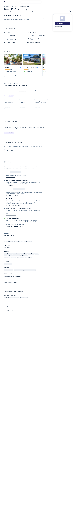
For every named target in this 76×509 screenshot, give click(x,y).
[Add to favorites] (70, 11)
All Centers (6, 6)
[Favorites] (70, 2)
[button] (11, 104)
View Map (13, 35)
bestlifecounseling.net (59, 26)
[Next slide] (45, 65)
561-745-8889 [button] (10, 132)
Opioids (6, 95)
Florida (16, 6)
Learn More (16, 39)
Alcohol (11, 95)
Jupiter (20, 6)
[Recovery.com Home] (9, 2)
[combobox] (31, 2)
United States (11, 6)
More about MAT (22, 91)
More (44, 35)
